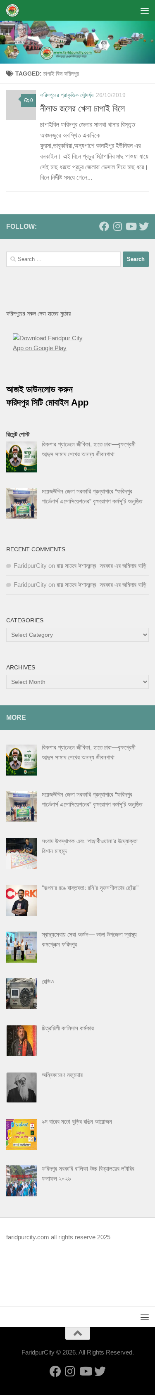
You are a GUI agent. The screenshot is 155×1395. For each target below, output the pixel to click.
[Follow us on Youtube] (131, 226)
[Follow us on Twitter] (144, 226)
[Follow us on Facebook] (104, 226)
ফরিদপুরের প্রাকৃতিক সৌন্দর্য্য (66, 95)
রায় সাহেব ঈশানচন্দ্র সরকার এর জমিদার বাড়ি (101, 565)
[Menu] (144, 10)
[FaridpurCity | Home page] (14, 10)
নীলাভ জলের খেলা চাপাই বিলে (82, 108)
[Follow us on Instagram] (117, 226)
